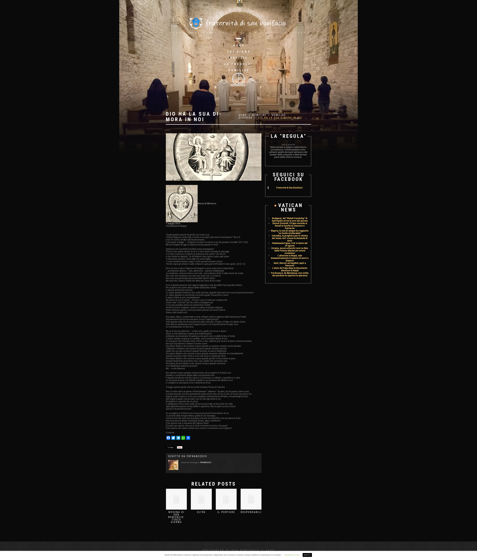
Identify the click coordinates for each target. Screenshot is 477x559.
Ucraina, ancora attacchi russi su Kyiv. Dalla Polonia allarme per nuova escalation (289, 250)
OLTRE (201, 512)
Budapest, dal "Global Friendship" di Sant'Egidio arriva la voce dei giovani (290, 219)
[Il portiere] (226, 499)
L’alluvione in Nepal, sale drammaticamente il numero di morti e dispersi (290, 258)
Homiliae (239, 70)
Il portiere (226, 512)
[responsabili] (251, 499)
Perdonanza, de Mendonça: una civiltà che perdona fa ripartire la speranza (289, 274)
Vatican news (290, 207)
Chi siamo (239, 51)
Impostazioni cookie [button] (291, 555)
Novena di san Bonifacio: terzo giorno (176, 517)
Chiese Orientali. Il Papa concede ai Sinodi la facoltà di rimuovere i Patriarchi (289, 226)
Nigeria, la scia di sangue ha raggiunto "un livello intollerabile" (290, 232)
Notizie (239, 58)
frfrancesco (197, 456)
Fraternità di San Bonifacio (289, 187)
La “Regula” (239, 64)
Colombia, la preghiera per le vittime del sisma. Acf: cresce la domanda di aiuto (290, 238)
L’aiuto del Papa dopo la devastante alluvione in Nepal (289, 269)
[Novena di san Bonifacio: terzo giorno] (176, 499)
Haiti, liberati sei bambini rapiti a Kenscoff (290, 264)
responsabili (251, 512)
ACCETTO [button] (307, 555)
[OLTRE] (201, 499)
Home (239, 45)
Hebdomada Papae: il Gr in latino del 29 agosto (290, 244)
